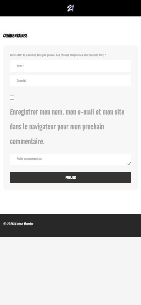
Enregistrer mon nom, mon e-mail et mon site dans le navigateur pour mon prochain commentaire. (67, 126)
